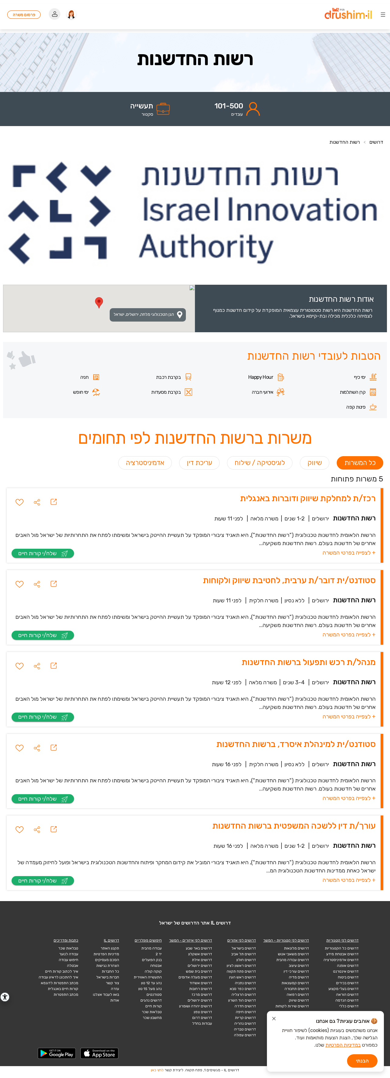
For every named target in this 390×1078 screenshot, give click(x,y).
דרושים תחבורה (297, 989)
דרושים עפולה (245, 1035)
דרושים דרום (202, 1018)
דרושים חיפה (246, 1012)
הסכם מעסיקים (107, 960)
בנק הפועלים (152, 960)
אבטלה (72, 966)
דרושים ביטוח (348, 977)
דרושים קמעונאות (295, 983)
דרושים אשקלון (200, 954)
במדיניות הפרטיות (343, 1045)
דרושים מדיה (299, 977)
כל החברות (110, 971)
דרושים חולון (246, 960)
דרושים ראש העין (242, 977)
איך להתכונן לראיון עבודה (58, 977)
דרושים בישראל (244, 948)
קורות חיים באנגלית (63, 989)
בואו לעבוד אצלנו (106, 994)
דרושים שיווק (299, 1000)
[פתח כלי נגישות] (5, 997)
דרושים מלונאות (296, 948)
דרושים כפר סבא (243, 989)
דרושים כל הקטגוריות (342, 948)
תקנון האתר (110, 948)
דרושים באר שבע (199, 948)
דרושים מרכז (202, 994)
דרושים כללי (349, 1006)
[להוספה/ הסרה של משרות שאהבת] (19, 502)
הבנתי (362, 1061)
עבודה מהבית (151, 948)
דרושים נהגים (151, 1000)
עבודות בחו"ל (202, 1023)
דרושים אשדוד (201, 983)
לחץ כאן (157, 1070)
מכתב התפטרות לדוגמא (59, 983)
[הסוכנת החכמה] (71, 15)
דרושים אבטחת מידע (342, 954)
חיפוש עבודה (68, 960)
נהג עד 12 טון (151, 983)
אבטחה (156, 966)
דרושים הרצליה (244, 994)
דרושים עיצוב (299, 966)
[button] (37, 502)
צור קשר (112, 983)
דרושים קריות (245, 1018)
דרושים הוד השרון (242, 1000)
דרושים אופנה (348, 966)
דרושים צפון (203, 1012)
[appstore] (100, 1053)
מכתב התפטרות (66, 994)
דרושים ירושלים (200, 966)
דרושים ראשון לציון (241, 966)
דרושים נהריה (245, 1023)
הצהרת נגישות (107, 966)
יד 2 (159, 954)
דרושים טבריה (245, 1029)
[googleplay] (57, 1053)
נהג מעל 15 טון (150, 989)
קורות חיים (153, 1006)
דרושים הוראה (347, 994)
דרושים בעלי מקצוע (343, 989)
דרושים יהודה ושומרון (195, 1006)
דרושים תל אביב (243, 954)
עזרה (115, 989)
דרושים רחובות (200, 989)
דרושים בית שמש (199, 971)
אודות (114, 1000)
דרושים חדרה (245, 1006)
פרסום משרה (24, 14)
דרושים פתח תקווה (241, 971)
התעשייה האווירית (148, 977)
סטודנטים (154, 994)
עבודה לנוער (68, 954)
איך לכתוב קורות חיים (61, 971)
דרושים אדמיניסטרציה (341, 960)
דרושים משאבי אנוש (293, 954)
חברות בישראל (107, 977)
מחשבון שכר (152, 1018)
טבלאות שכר (152, 1012)
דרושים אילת (202, 960)
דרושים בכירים (347, 983)
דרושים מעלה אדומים (195, 977)
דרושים (376, 142)
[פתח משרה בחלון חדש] (53, 502)
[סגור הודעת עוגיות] (274, 1019)
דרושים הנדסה (347, 1000)
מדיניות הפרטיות (106, 954)
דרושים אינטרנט (346, 971)
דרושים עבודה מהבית (292, 960)
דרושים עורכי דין (296, 971)
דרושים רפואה (298, 994)
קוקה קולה (153, 971)
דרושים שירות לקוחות (292, 1006)
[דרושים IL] (348, 14)
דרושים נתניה (245, 983)
